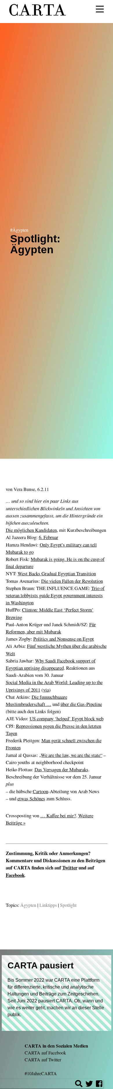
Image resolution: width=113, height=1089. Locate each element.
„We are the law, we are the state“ (70, 755)
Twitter (69, 867)
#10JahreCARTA (41, 1073)
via (46, 689)
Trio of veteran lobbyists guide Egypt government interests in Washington (55, 595)
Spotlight (68, 905)
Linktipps (48, 905)
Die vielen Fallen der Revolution (72, 581)
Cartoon (40, 791)
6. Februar (48, 537)
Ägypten (28, 905)
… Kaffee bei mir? (58, 815)
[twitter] (89, 1085)
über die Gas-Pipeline (81, 704)
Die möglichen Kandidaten (31, 530)
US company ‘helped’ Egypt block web (66, 718)
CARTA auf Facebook (45, 1053)
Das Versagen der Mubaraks (61, 769)
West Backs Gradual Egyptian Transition (57, 573)
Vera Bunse (24, 489)
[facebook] (99, 1085)
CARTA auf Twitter (43, 1059)
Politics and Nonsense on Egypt (63, 638)
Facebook (15, 875)
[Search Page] (78, 1085)
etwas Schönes (31, 798)
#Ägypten (19, 229)
